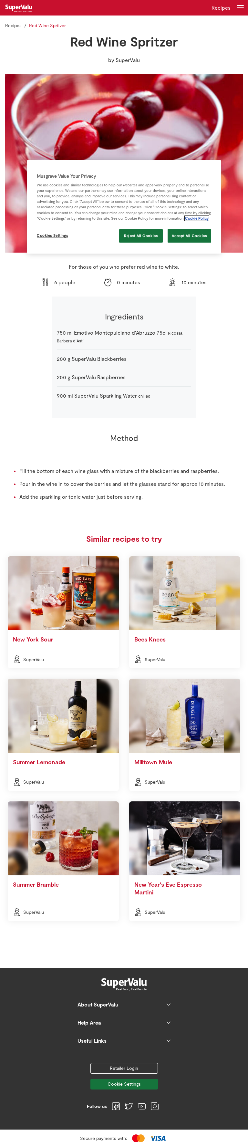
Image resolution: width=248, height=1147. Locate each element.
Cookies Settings (52, 235)
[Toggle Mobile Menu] (240, 8)
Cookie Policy (197, 218)
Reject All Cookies (141, 236)
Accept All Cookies (189, 236)
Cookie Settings (124, 1084)
